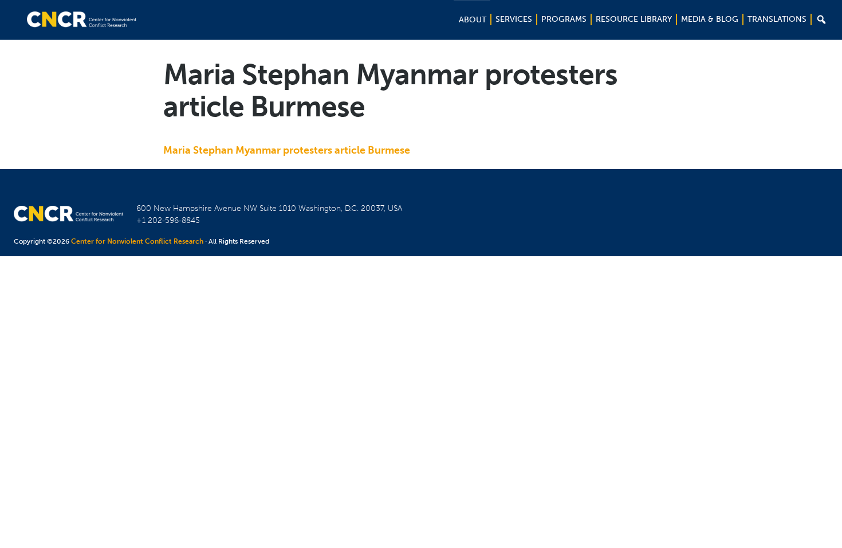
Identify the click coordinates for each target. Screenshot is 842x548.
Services (513, 19)
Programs (564, 19)
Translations (776, 19)
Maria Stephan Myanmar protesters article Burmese (286, 150)
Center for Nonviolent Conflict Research (137, 241)
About (472, 20)
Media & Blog (709, 19)
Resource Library (634, 19)
